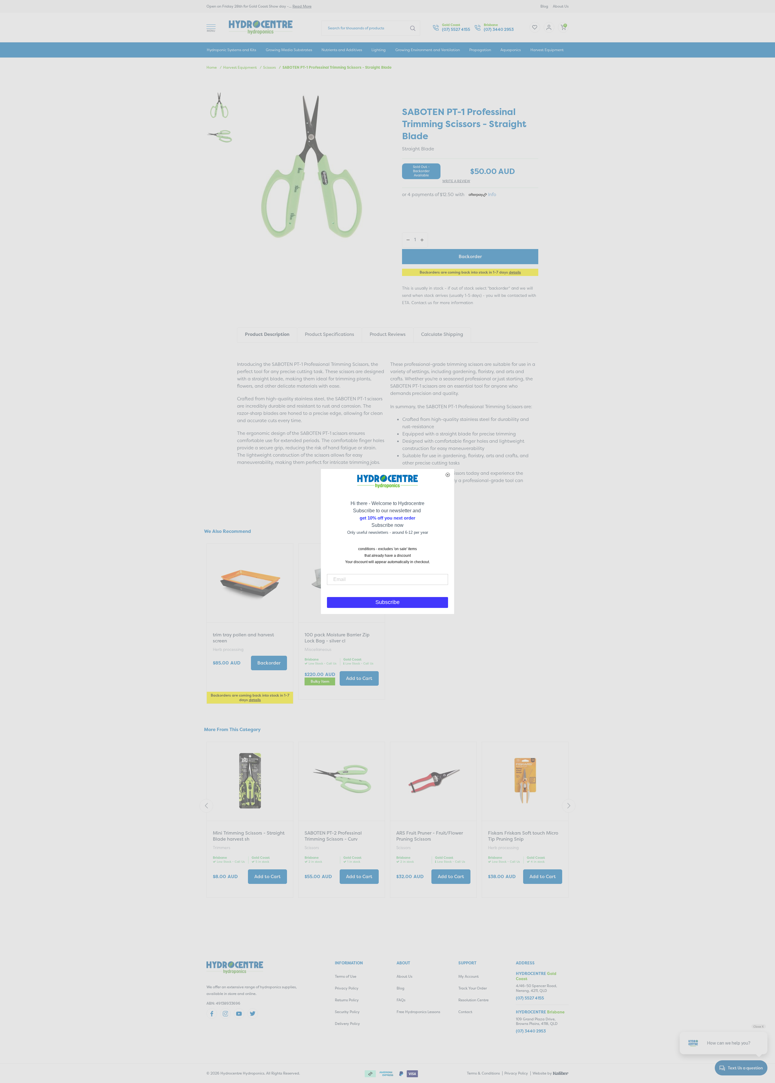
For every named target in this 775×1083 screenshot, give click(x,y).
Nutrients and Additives (342, 49)
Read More (302, 6)
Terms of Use (345, 976)
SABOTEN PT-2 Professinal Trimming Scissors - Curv (333, 836)
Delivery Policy (347, 1023)
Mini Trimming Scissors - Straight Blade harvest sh (249, 836)
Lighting (378, 49)
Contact (465, 1011)
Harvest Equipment (547, 49)
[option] (250, 624)
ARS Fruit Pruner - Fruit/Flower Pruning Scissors (429, 836)
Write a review (456, 181)
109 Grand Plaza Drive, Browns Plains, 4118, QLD (537, 1021)
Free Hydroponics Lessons (418, 1011)
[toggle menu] (211, 27)
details (515, 272)
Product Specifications (329, 334)
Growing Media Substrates (289, 49)
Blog (544, 6)
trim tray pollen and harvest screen (243, 638)
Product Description (267, 334)
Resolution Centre (473, 1000)
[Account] (534, 27)
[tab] (267, 334)
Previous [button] (206, 806)
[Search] (412, 28)
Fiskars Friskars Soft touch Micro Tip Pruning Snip (523, 836)
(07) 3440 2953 (499, 29)
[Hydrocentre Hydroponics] (260, 27)
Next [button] (568, 806)
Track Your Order (472, 988)
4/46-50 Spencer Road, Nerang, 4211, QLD (536, 988)
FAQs (401, 1000)
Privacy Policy (346, 988)
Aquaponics (510, 49)
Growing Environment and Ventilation (427, 49)
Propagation (480, 49)
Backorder (470, 256)
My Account (468, 976)
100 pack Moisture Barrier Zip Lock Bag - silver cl (337, 638)
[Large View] (219, 105)
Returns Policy (347, 1000)
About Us (561, 6)
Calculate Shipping (442, 334)
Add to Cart (359, 678)
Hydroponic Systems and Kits (231, 49)
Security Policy (347, 1011)
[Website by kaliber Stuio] (561, 1072)
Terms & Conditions (483, 1073)
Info (492, 194)
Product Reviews (388, 334)
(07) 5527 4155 (456, 29)
